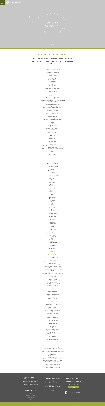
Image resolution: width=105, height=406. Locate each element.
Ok (82, 404)
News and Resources (30, 395)
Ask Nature (53, 390)
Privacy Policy (31, 397)
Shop (31, 393)
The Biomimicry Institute (53, 385)
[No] (103, 404)
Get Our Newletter (73, 387)
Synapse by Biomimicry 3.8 (52, 381)
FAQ (31, 399)
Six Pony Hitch (78, 394)
